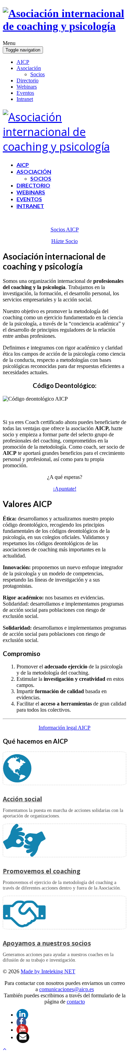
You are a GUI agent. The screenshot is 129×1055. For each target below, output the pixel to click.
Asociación (29, 68)
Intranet (25, 99)
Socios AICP (65, 229)
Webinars (27, 87)
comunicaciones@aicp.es (66, 989)
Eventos (25, 93)
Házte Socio (64, 241)
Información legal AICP (64, 728)
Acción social (22, 799)
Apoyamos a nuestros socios (47, 943)
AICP (23, 62)
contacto (76, 1002)
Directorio (28, 80)
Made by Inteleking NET (48, 971)
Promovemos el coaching (41, 871)
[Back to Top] (4, 1049)
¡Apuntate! (64, 489)
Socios (37, 74)
